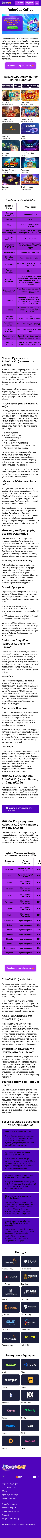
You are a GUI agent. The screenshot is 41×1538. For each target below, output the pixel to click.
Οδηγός (33, 85)
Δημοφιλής (6, 85)
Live (15, 85)
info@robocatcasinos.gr (10, 1519)
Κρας (24, 85)
